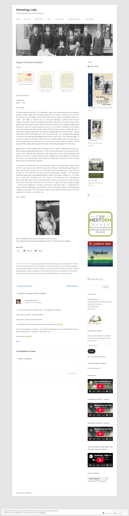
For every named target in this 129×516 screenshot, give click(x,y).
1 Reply (18, 67)
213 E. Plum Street (93, 306)
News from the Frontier (95, 304)
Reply (18, 341)
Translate (103, 481)
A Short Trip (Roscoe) (24, 286)
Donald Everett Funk (52, 266)
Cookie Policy (42, 512)
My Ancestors (59, 19)
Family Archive (89, 19)
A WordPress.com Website (23, 493)
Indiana (49, 268)
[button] (26, 80)
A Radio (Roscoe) (72, 286)
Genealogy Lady (26, 9)
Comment (72, 373)
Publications (39, 19)
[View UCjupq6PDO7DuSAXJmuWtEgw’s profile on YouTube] (97, 66)
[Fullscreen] (110, 391)
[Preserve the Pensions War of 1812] (95, 279)
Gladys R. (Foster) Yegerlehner (37, 268)
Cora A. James (28, 266)
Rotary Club (91, 309)
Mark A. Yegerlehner (34, 271)
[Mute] (107, 391)
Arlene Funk (19, 266)
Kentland (76, 268)
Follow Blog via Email (95, 331)
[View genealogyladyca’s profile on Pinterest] (95, 66)
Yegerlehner (67, 263)
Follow (91, 351)
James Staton (56, 268)
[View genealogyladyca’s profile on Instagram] (93, 66)
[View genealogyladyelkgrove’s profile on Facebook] (88, 66)
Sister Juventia (72, 271)
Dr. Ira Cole (62, 266)
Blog (49, 19)
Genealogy (39, 263)
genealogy (24, 268)
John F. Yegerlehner (66, 268)
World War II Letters (57, 263)
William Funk (34, 273)
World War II (46, 263)
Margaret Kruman (21, 271)
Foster (33, 263)
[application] (100, 386)
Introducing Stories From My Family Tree (100, 301)
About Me (27, 19)
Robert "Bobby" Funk (47, 271)
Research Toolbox (74, 19)
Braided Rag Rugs (93, 299)
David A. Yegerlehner (39, 266)
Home (18, 19)
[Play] (90, 391)
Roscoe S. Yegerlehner (61, 271)
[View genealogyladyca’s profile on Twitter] (91, 66)
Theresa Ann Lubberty (23, 273)
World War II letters (52, 273)
